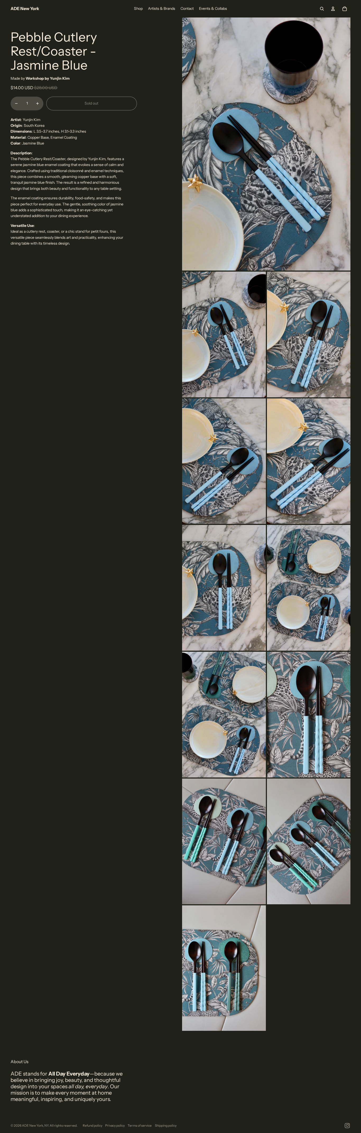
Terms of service (140, 1125)
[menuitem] (138, 9)
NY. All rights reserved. (60, 1125)
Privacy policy (115, 1125)
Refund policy (92, 1125)
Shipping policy (166, 1125)
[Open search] (322, 9)
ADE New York (32, 1125)
